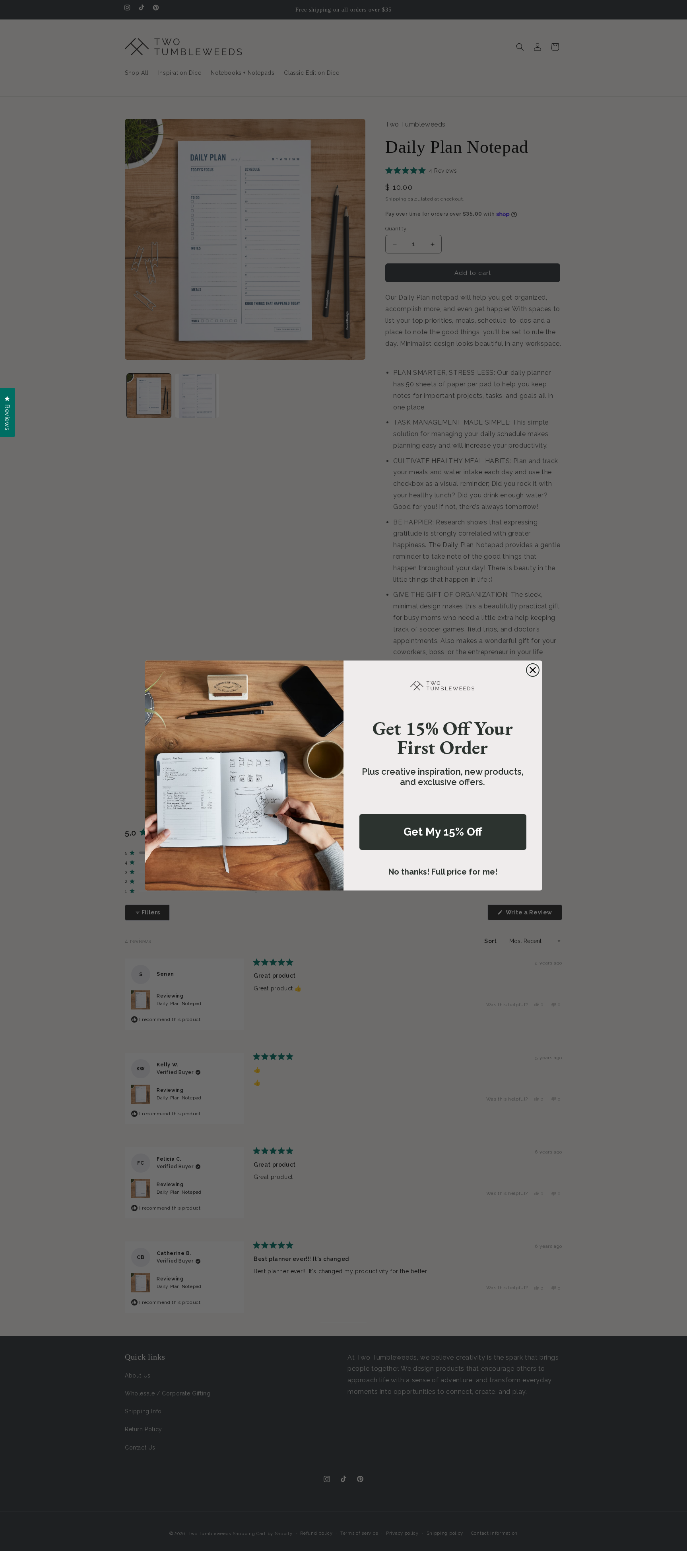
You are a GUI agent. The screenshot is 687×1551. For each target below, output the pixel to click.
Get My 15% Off (443, 831)
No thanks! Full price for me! (442, 872)
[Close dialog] (532, 670)
